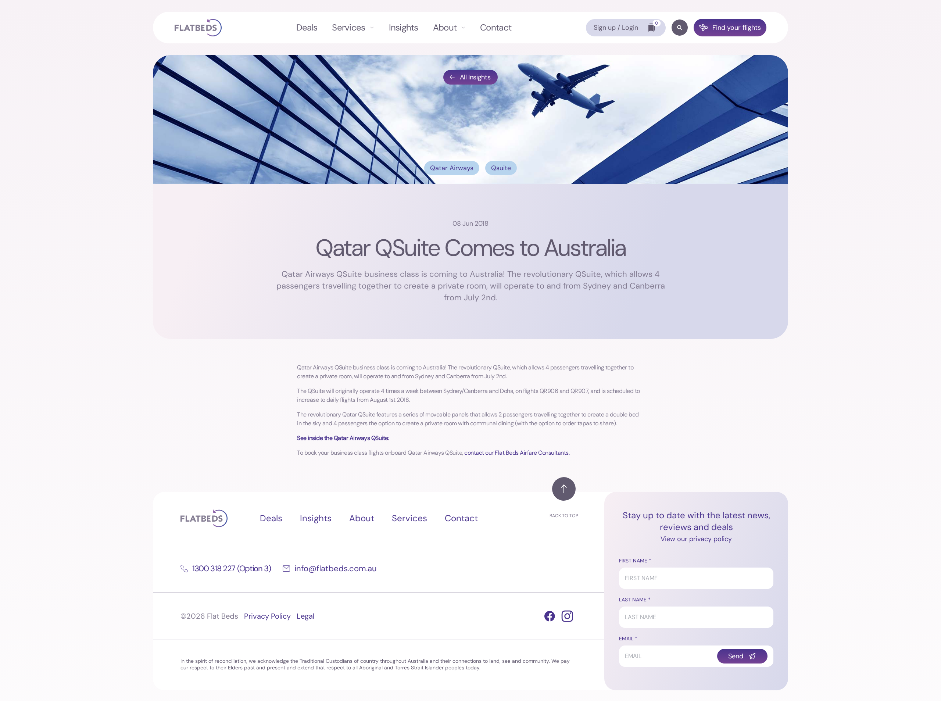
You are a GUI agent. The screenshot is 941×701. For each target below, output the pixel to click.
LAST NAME (633, 599)
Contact (495, 27)
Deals (306, 27)
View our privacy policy (696, 538)
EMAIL (626, 638)
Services (348, 27)
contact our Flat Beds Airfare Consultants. (516, 453)
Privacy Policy (267, 616)
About (445, 27)
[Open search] (680, 27)
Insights (403, 27)
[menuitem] (306, 27)
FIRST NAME (633, 560)
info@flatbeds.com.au (335, 568)
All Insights (475, 77)
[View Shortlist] (651, 27)
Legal (305, 616)
